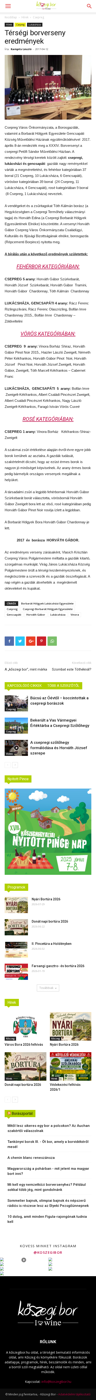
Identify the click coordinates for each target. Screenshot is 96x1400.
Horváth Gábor (35, 614)
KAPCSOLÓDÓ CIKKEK (24, 686)
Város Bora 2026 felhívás (24, 1044)
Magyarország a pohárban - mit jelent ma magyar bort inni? (48, 1171)
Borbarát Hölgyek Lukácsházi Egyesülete (47, 603)
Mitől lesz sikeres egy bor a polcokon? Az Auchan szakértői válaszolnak (48, 1128)
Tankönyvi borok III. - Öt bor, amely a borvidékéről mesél (48, 1144)
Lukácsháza (34, 24)
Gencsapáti (14, 614)
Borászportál (22, 1113)
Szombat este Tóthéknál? (71, 669)
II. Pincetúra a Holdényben (52, 944)
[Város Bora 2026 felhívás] (25, 1026)
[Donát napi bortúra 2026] (16, 927)
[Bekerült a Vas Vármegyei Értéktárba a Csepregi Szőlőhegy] (16, 726)
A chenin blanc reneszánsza (31, 1158)
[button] (89, 6)
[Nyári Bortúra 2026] (16, 905)
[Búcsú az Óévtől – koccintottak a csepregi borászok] (16, 703)
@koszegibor (48, 1252)
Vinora (75, 614)
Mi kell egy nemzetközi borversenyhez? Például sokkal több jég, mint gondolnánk (46, 1187)
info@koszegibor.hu (56, 1381)
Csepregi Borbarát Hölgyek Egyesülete (48, 609)
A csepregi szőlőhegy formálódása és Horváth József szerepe (58, 747)
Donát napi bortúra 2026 (50, 921)
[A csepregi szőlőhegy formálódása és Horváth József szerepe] (16, 748)
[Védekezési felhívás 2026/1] (71, 1066)
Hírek (24, 17)
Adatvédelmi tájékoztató (74, 1394)
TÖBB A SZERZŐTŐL (63, 686)
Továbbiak (46, 988)
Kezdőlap (11, 17)
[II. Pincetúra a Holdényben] (16, 949)
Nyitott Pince (18, 779)
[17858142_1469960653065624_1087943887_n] (48, 87)
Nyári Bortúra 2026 (46, 899)
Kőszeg (10, 1038)
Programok (16, 887)
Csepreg (38, 17)
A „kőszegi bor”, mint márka (26, 669)
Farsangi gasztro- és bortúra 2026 (58, 966)
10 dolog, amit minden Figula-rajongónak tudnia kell (47, 1219)
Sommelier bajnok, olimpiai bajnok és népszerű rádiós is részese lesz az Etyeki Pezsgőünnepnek (48, 1203)
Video (9, 753)
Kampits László (21, 49)
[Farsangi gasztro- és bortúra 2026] (16, 972)
